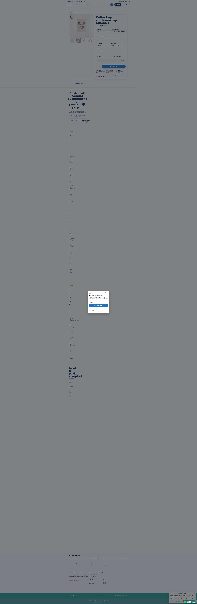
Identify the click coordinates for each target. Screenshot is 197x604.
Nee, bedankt (91, 310)
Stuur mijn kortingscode (98, 305)
